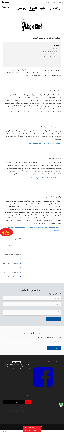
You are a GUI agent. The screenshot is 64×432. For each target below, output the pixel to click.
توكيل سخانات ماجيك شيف (52, 54)
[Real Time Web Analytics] (4, 431)
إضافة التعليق (53, 319)
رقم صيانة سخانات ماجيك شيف (50, 56)
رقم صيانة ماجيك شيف (54, 143)
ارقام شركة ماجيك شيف (36, 178)
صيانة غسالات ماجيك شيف (12, 258)
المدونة (47, 2)
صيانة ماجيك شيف (14, 245)
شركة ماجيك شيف (14, 249)
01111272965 (32, 430)
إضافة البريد (54, 348)
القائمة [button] (53, 2)
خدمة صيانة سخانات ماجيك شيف (50, 51)
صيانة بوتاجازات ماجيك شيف (11, 272)
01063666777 (32, 427)
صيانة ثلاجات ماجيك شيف (12, 254)
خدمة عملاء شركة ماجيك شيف (52, 178)
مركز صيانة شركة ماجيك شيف (37, 143)
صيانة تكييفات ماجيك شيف (12, 268)
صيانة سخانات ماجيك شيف (52, 48)
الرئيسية (61, 2)
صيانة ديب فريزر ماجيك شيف (11, 263)
